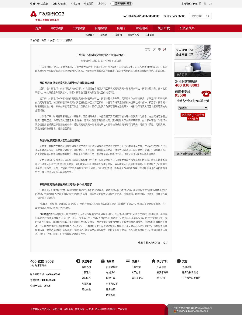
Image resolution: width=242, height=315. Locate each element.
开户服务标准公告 (191, 278)
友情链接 (79, 309)
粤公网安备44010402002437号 (192, 311)
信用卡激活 (137, 278)
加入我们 (161, 278)
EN (210, 3)
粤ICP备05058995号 (201, 308)
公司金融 (79, 28)
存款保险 (186, 267)
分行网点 (86, 278)
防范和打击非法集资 (105, 309)
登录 (190, 50)
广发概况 (102, 35)
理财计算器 (112, 267)
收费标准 (110, 295)
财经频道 (142, 28)
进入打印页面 (153, 242)
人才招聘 (75, 3)
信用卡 (121, 28)
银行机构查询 (59, 3)
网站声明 (68, 309)
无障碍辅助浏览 (123, 3)
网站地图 (86, 284)
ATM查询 (199, 115)
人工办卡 (136, 272)
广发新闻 (117, 35)
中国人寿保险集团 (39, 3)
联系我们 (88, 3)
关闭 (165, 242)
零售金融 (57, 28)
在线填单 (110, 272)
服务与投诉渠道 (190, 272)
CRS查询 (193, 118)
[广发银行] (47, 16)
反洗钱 (89, 309)
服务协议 (110, 289)
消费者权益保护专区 (40, 309)
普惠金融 (101, 28)
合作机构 (86, 267)
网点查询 (186, 115)
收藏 (140, 242)
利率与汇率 (112, 284)
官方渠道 (86, 289)
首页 (38, 28)
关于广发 (164, 28)
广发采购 (122, 309)
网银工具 (110, 278)
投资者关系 (187, 28)
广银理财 (86, 272)
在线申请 (136, 267)
